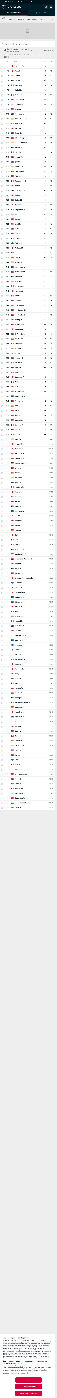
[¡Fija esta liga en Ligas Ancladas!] (31, 50)
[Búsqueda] (46, 7)
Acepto (28, 1380)
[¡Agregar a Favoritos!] (2, 66)
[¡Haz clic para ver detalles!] (27, 66)
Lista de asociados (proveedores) (15, 1373)
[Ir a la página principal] (13, 7)
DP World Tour (23, 44)
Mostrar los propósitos (28, 1393)
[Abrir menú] (51, 7)
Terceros (39, 1358)
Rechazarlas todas (28, 1387)
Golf (7, 44)
